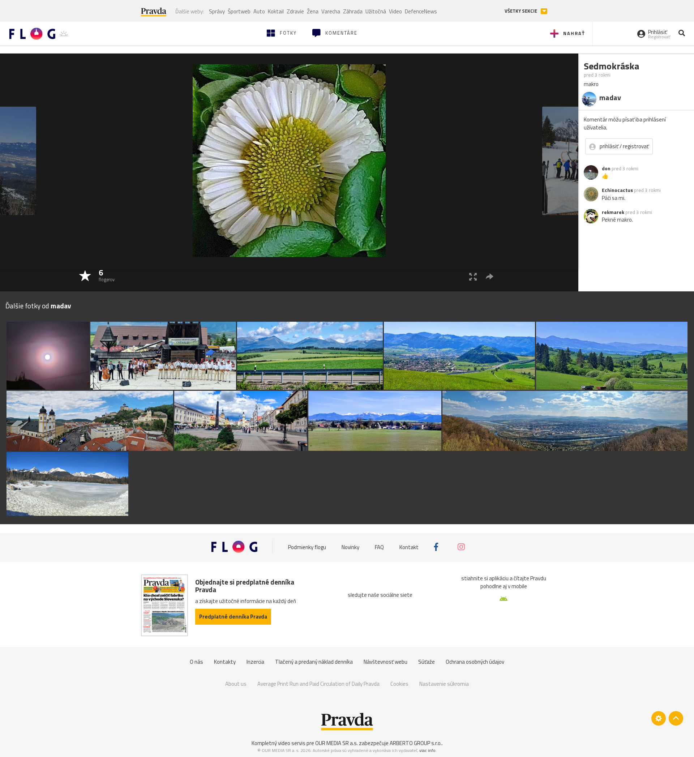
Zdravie (295, 11)
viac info (427, 750)
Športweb (239, 11)
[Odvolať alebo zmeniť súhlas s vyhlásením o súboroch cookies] (658, 718)
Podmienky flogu (307, 547)
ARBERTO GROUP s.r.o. (416, 743)
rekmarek (613, 212)
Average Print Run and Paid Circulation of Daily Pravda (318, 684)
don (606, 168)
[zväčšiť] (473, 276)
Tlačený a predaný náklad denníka (314, 662)
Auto (259, 11)
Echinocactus (617, 190)
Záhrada (353, 11)
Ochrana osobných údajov (475, 662)
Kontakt (409, 547)
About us (236, 684)
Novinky (350, 547)
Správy (217, 11)
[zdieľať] (489, 276)
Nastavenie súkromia (444, 684)
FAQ (379, 547)
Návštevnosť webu (385, 662)
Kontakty (225, 662)
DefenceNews (421, 11)
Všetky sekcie (521, 11)
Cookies (399, 684)
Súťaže (426, 662)
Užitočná (375, 11)
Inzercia (255, 662)
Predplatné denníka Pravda (233, 616)
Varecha (330, 11)
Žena (312, 11)
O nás (196, 662)
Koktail (276, 11)
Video (395, 11)
